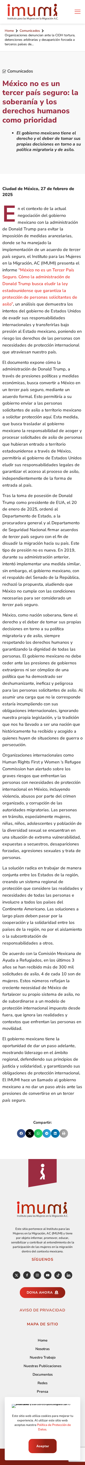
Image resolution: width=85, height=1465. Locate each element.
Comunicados (30, 30)
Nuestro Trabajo (42, 1357)
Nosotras (42, 1348)
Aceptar (42, 1446)
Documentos (43, 1374)
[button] (21, 1133)
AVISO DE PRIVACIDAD (42, 1310)
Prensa (42, 1391)
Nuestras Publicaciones (42, 1366)
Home (9, 30)
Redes (42, 1383)
